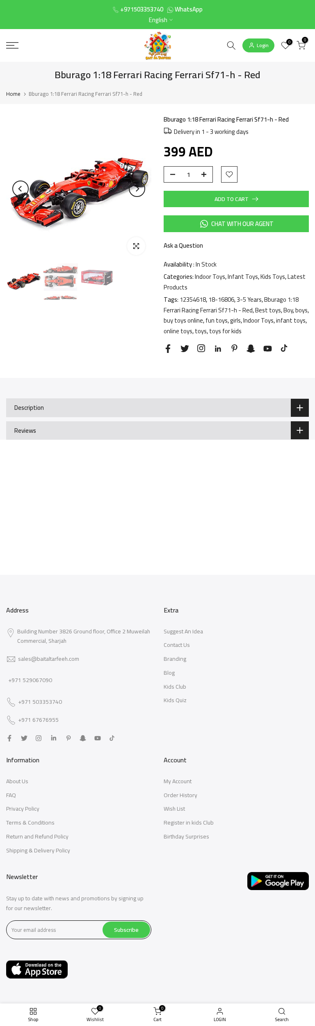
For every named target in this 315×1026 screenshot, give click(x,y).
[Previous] (20, 189)
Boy (288, 310)
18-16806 (221, 299)
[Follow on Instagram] (201, 348)
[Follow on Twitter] (184, 348)
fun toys (216, 320)
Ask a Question (183, 245)
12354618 (193, 299)
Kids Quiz (175, 700)
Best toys (268, 310)
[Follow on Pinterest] (234, 348)
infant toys (291, 320)
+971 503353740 (40, 702)
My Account (178, 781)
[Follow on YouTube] (267, 348)
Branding (175, 658)
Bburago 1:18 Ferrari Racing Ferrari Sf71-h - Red (231, 305)
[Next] (137, 189)
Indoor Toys (210, 276)
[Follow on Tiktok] (284, 348)
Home (13, 94)
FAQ (11, 795)
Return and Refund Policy (37, 836)
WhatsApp (189, 9)
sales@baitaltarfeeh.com (48, 658)
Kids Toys (272, 276)
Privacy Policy (22, 808)
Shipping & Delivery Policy (38, 850)
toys (201, 331)
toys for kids (225, 331)
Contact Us (177, 645)
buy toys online (183, 320)
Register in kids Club (189, 822)
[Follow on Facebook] (168, 348)
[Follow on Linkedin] (217, 348)
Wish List (174, 808)
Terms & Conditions (30, 822)
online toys (178, 331)
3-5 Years (249, 299)
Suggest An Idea (183, 631)
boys (301, 310)
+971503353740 (141, 9)
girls (235, 320)
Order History (180, 795)
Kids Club (175, 686)
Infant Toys (243, 276)
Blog (169, 672)
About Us (17, 781)
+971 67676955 (38, 720)
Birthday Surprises (186, 836)
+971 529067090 (30, 680)
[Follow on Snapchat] (251, 348)
